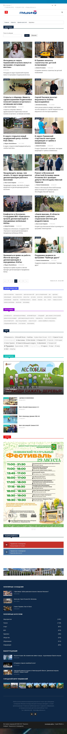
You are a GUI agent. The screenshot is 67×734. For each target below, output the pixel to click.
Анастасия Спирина (10, 107)
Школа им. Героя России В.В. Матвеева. (25, 599)
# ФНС (6, 349)
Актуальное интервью (20, 315)
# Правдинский (51, 343)
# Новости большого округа (26, 343)
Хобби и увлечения (9, 302)
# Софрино (44, 346)
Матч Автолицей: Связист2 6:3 (29, 425)
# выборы (30, 337)
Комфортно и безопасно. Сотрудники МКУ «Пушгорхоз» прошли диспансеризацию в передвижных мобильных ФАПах (16, 218)
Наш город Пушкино (21, 321)
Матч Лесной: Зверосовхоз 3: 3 (29, 407)
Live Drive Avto (8, 315)
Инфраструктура (17, 297)
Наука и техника (57, 297)
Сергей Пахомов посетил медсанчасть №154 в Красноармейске (46, 99)
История (33, 297)
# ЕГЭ (49, 337)
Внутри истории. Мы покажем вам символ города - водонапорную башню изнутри (37, 655)
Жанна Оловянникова (42, 185)
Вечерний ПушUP (31, 315)
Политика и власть (25, 299)
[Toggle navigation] (6, 12)
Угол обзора (22, 323)
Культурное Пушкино (50, 318)
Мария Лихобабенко (11, 143)
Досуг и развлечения (41, 294)
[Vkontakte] (52, 5)
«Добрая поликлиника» (26, 398)
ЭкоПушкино (30, 323)
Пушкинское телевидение (18, 545)
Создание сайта (49, 724)
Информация (7, 297)
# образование (41, 343)
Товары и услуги (57, 299)
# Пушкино (9, 346)
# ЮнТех (12, 349)
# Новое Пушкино (9, 343)
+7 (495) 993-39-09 (9, 7)
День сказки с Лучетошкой (53, 315)
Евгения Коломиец (41, 104)
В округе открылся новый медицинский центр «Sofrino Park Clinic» (15, 138)
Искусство (26, 297)
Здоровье (6, 42)
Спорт (49, 299)
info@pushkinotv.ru (30, 7)
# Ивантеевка (20, 340)
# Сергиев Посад (35, 346)
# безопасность (9, 337)
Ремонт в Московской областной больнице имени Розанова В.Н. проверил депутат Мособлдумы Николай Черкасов (48, 177)
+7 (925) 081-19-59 (19, 7)
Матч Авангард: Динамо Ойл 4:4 (29, 416)
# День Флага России (40, 337)
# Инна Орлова (30, 340)
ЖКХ (50, 294)
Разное (34, 299)
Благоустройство (9, 294)
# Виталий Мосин (20, 337)
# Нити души (58, 340)
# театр (57, 346)
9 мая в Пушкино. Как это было (23, 606)
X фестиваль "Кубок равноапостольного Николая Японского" (31, 591)
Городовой (41, 315)
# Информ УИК (41, 340)
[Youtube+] (55, 5)
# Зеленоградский (9, 340)
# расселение (19, 346)
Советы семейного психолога (46, 321)
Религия (40, 299)
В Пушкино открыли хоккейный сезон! (25, 663)
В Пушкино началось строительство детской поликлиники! (45, 62)
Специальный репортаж (10, 323)
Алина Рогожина (41, 68)
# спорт (51, 346)
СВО (45, 299)
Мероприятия (47, 297)
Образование (7, 299)
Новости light (33, 321)
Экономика (26, 302)
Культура (39, 297)
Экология (18, 302)
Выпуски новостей (29, 294)
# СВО (26, 346)
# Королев (50, 340)
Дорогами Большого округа (26, 318)
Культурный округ (9, 321)
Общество (15, 299)
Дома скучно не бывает (10, 318)
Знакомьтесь (39, 318)
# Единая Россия (58, 337)
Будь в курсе (19, 294)
